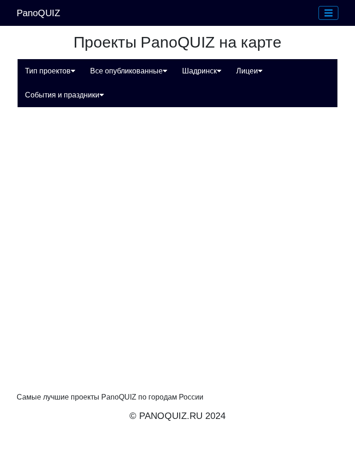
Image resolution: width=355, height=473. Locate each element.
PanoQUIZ (38, 13)
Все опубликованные (126, 71)
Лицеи (247, 71)
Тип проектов (48, 71)
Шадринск (199, 71)
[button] (328, 13)
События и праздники (62, 95)
